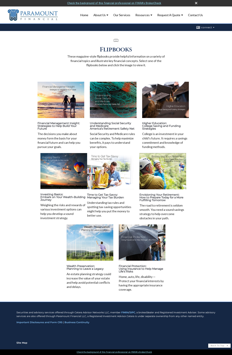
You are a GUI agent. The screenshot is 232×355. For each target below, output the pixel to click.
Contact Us (195, 15)
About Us (99, 15)
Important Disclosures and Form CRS (39, 322)
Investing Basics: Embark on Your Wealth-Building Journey (62, 197)
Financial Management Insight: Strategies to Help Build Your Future (59, 126)
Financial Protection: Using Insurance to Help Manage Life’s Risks (141, 268)
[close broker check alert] (196, 3)
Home (84, 15)
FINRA (125, 312)
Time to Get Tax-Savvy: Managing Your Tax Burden (105, 196)
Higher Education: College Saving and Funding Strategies (161, 126)
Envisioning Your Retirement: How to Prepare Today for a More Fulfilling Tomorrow (161, 197)
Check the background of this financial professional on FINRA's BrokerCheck (114, 3)
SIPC (132, 312)
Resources (142, 15)
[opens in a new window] (61, 117)
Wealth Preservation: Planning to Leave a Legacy (85, 267)
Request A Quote (168, 15)
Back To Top (218, 345)
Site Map (21, 342)
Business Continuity (77, 322)
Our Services (121, 15)
